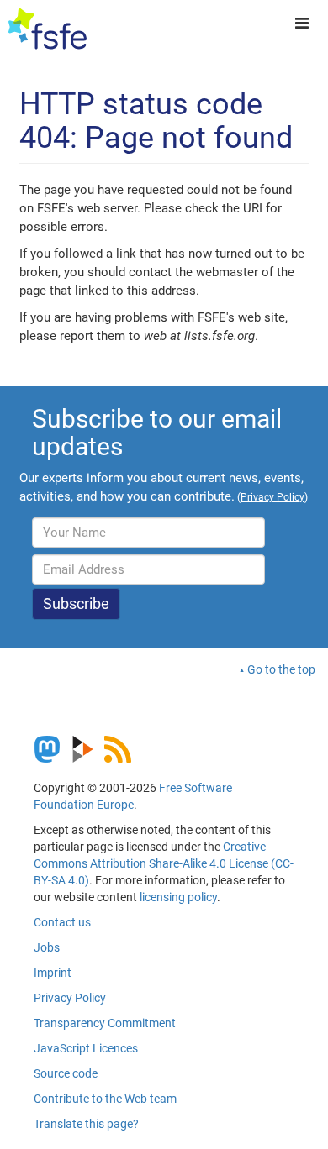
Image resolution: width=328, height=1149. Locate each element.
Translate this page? (86, 1124)
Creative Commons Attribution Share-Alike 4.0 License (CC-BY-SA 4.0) (164, 863)
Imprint (52, 972)
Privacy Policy (70, 998)
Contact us (62, 922)
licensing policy (178, 897)
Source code (66, 1073)
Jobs (47, 947)
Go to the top (281, 669)
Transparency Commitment (105, 1023)
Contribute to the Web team (105, 1098)
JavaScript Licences (86, 1048)
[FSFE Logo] (47, 29)
